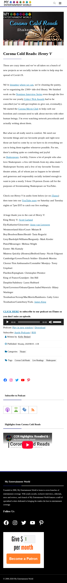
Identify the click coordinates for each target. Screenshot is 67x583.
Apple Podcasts (22, 332)
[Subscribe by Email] (24, 410)
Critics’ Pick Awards (33, 99)
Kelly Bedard (24, 337)
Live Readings (38, 360)
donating (14, 84)
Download (40, 327)
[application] (33, 322)
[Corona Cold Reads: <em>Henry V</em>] (33, 28)
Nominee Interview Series (29, 94)
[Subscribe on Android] (16, 410)
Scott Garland (26, 220)
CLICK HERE (11, 311)
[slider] (57, 322)
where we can (27, 84)
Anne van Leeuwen (40, 224)
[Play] (7, 322)
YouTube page (29, 200)
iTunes (55, 195)
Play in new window (22, 327)
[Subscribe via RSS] (33, 410)
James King (40, 302)
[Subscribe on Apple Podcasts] (7, 410)
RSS (34, 332)
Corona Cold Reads (22, 360)
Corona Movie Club (28, 109)
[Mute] (50, 322)
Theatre (23, 352)
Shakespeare (12, 157)
